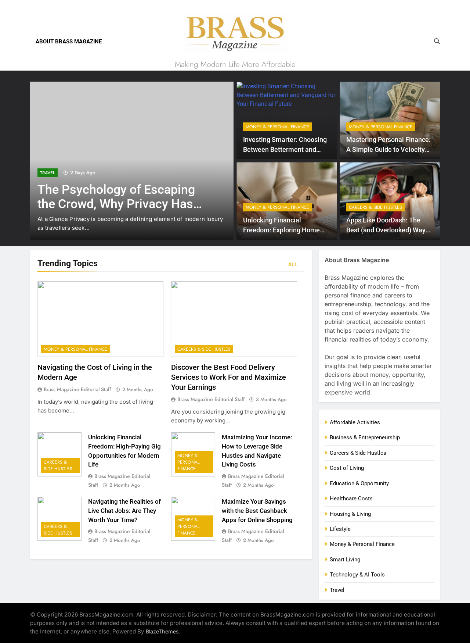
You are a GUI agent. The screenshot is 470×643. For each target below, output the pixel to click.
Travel (47, 172)
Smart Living (345, 559)
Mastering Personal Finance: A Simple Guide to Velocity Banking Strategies (388, 149)
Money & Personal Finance (277, 127)
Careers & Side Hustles (375, 207)
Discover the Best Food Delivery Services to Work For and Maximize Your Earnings (228, 377)
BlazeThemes (162, 631)
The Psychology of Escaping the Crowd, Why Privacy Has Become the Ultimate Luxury (116, 203)
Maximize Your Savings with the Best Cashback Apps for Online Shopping (257, 511)
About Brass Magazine (69, 41)
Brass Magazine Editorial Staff (77, 389)
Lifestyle (340, 529)
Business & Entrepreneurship (365, 437)
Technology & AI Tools (357, 574)
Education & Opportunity (359, 483)
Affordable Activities (355, 422)
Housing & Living (350, 514)
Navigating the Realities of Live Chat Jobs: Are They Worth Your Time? (124, 511)
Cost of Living (347, 468)
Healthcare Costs (351, 498)
